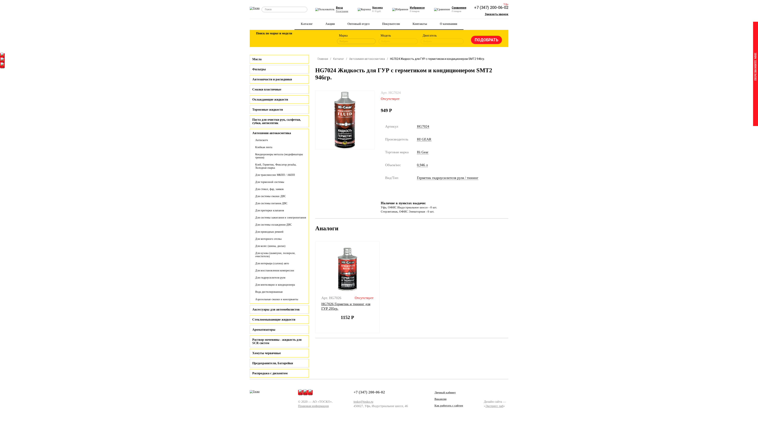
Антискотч (261, 140)
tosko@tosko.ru (363, 401)
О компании (448, 23)
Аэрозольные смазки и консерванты (276, 299)
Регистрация (342, 11)
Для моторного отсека (268, 238)
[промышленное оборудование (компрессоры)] (325, 39)
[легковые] (261, 39)
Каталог (307, 23)
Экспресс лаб (494, 406)
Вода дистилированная (268, 291)
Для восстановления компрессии (274, 270)
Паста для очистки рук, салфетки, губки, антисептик (276, 121)
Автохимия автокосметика (367, 58)
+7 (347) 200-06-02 (491, 7)
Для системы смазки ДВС (270, 196)
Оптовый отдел (358, 23)
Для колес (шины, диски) (270, 246)
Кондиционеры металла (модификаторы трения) (279, 156)
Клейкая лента (263, 147)
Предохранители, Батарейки (272, 363)
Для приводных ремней (269, 231)
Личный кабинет (445, 392)
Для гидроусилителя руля (270, 277)
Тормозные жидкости (267, 109)
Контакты (420, 23)
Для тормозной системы (269, 182)
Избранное (417, 7)
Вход (339, 7)
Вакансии (440, 399)
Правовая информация (313, 406)
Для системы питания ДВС (271, 203)
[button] (312, 287)
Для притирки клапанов (269, 210)
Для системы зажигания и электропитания (280, 217)
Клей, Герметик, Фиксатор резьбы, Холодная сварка (275, 166)
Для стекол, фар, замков (269, 189)
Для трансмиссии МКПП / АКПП (275, 174)
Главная (323, 58)
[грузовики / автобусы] (287, 39)
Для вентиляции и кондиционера (275, 284)
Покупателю (391, 23)
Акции (330, 23)
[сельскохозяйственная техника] (299, 39)
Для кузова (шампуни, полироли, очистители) (275, 255)
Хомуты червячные (266, 353)
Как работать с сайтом (448, 405)
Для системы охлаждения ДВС (273, 224)
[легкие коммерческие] (274, 39)
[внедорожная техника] (312, 39)
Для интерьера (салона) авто (272, 263)
